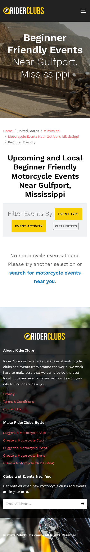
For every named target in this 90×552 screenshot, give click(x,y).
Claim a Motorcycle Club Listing (28, 463)
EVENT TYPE (68, 214)
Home (8, 131)
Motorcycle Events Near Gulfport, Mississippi (43, 137)
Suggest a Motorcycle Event (25, 448)
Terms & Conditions (18, 402)
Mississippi (52, 131)
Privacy (8, 394)
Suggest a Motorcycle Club (24, 433)
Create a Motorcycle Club (23, 440)
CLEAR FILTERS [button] (66, 226)
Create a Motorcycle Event (24, 455)
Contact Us (12, 409)
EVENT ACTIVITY (28, 226)
